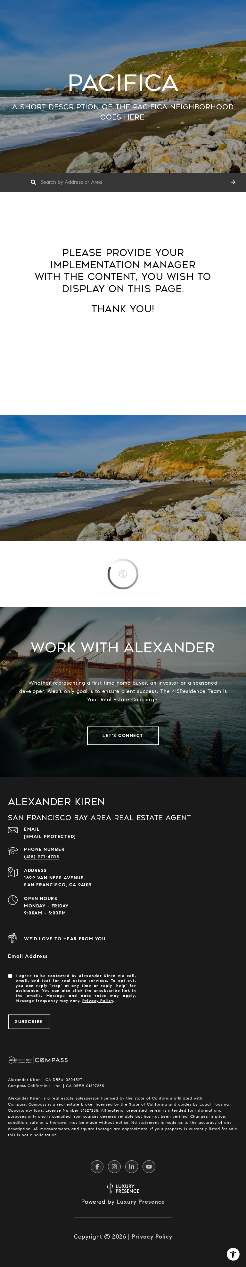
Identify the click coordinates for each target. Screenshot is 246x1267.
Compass (37, 1104)
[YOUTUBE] (149, 1166)
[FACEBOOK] (97, 1166)
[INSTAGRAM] (114, 1166)
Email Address (28, 956)
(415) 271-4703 (41, 856)
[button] (233, 182)
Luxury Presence (141, 1201)
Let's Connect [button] (123, 735)
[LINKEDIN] (131, 1166)
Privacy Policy (97, 1000)
